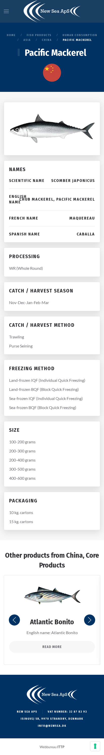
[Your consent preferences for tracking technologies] (95, 746)
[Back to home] (52, 11)
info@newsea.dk (52, 725)
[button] (6, 11)
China (74, 555)
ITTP (60, 747)
